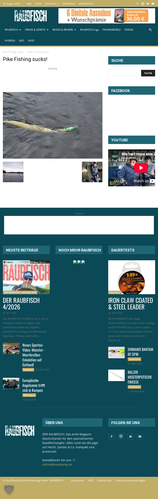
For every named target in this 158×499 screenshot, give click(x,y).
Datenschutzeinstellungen (130, 480)
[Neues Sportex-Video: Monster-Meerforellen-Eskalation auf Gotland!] (11, 348)
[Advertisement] (78, 80)
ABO (29, 3)
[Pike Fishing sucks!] (52, 157)
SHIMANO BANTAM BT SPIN (140, 352)
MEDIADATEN (86, 3)
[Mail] (147, 3)
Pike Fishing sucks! (13, 52)
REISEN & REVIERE (62, 29)
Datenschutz (104, 480)
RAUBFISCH (11, 29)
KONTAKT (50, 3)
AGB (90, 480)
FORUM (128, 29)
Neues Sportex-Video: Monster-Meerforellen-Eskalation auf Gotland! (33, 354)
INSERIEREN (69, 3)
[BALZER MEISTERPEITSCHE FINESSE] (116, 375)
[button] (150, 30)
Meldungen (29, 395)
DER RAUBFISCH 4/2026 (21, 303)
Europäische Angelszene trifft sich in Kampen (33, 385)
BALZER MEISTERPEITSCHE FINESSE (140, 377)
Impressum (77, 480)
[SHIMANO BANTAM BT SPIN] (116, 352)
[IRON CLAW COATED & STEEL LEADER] (131, 277)
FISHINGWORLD (112, 29)
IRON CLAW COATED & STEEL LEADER (130, 303)
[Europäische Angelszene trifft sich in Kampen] (11, 383)
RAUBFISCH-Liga (89, 29)
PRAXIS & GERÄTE (35, 29)
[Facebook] (137, 3)
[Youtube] (153, 3)
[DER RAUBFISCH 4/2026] (26, 277)
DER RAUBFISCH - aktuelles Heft (20, 292)
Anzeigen (28, 369)
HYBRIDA (10, 40)
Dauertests (114, 292)
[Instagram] (142, 3)
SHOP (38, 3)
